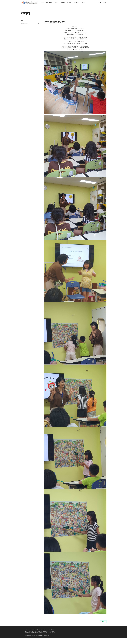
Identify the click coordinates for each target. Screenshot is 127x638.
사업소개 (56, 2)
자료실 (83, 2)
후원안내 (63, 2)
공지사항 (26, 629)
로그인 (99, 2)
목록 (103, 621)
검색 (39, 24)
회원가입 (104, 2)
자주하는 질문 (32, 629)
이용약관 (44, 629)
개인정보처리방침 (51, 629)
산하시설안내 (76, 2)
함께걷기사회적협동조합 (47, 2)
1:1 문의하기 (38, 629)
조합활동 (69, 2)
